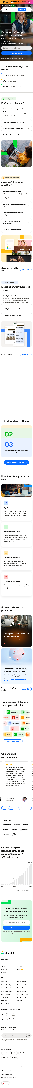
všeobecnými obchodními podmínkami (14, 58)
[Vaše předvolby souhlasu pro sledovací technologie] (3, 1086)
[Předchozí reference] (4, 808)
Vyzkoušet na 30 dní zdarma (16, 462)
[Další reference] (11, 808)
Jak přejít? (26, 689)
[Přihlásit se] (28, 1035)
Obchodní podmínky (6, 1071)
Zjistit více (26, 354)
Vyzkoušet (22, 9)
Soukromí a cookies (6, 1074)
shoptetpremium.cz (9, 644)
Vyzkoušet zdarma (16, 53)
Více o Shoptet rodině (12, 741)
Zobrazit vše (25, 808)
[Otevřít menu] (28, 9)
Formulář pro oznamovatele (9, 1077)
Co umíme (26, 269)
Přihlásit (29, 5)
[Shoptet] (7, 10)
